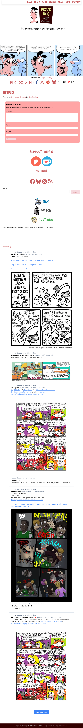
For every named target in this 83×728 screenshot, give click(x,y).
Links (67, 2)
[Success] (26, 82)
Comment (9, 111)
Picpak (43, 78)
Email (8, 132)
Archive (52, 2)
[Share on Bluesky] (54, 82)
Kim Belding (33, 97)
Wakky (49, 78)
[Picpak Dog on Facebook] (32, 181)
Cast (44, 2)
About (37, 2)
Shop (60, 2)
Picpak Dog (7, 247)
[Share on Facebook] (37, 82)
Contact (76, 2)
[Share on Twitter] (42, 82)
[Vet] (30, 82)
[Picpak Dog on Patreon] (36, 161)
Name (8, 125)
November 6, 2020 (18, 97)
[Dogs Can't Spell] (11, 82)
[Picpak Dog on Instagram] (44, 181)
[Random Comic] (21, 82)
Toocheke (65, 725)
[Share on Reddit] (48, 82)
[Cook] (15, 82)
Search (5, 188)
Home (29, 2)
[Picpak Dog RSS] (50, 181)
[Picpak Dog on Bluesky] (38, 181)
